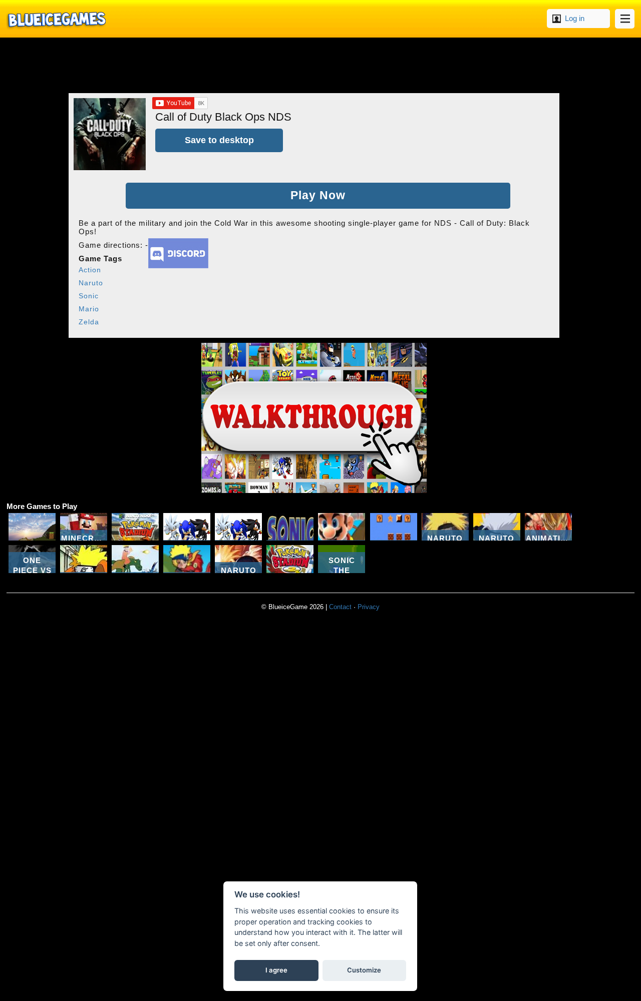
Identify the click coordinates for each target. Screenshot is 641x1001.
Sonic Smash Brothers (186, 527)
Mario (89, 309)
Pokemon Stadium (135, 527)
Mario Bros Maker (393, 527)
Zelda (89, 322)
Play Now (318, 195)
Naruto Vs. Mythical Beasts (238, 559)
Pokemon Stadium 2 (289, 559)
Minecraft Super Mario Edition (83, 527)
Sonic (89, 296)
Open (624, 19)
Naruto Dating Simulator (83, 559)
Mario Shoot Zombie (341, 527)
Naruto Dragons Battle (135, 559)
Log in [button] (574, 18)
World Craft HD (32, 527)
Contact (340, 607)
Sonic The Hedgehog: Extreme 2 (341, 559)
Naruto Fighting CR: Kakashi (496, 527)
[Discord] (178, 265)
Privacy (369, 607)
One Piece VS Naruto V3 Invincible (32, 559)
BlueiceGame (56, 19)
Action (90, 270)
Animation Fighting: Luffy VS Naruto (548, 527)
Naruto (91, 283)
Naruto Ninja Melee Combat (445, 527)
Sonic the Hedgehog (289, 527)
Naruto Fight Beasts (186, 559)
